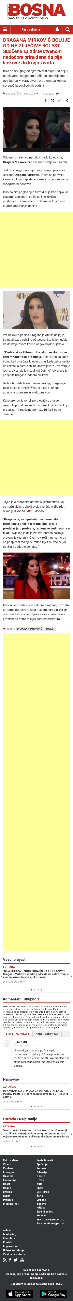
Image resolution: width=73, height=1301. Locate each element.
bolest (50, 628)
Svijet (6, 1195)
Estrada (41, 1199)
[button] (66, 110)
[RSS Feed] (4, 1260)
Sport (6, 1183)
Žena (39, 1195)
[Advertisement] (36, 250)
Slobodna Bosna (37, 1283)
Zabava (41, 1203)
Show (39, 1187)
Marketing (9, 1234)
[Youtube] (22, 1260)
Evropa (7, 1191)
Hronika (8, 1176)
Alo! (29, 511)
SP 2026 (41, 1215)
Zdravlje (41, 1172)
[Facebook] (10, 1260)
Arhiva (7, 1230)
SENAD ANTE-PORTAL (50, 1219)
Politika (8, 1168)
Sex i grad (42, 1191)
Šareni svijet (44, 1211)
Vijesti (7, 1164)
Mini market (10, 1203)
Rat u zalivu (10, 1160)
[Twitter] (16, 1260)
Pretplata (9, 1238)
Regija (7, 1187)
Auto (39, 1183)
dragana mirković (29, 628)
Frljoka (40, 1207)
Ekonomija (9, 1180)
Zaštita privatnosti (14, 1254)
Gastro (40, 1176)
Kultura (41, 1168)
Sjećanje (42, 1164)
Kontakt (8, 1242)
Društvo (8, 1199)
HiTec (40, 1180)
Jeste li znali (44, 1160)
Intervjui (8, 1172)
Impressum (10, 1246)
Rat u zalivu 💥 (31, 29)
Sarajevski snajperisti (50, 1223)
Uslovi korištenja (14, 1250)
